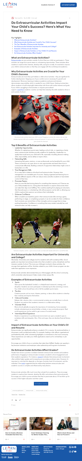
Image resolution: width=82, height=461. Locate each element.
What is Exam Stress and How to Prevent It (65, 434)
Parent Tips (14, 394)
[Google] (70, 447)
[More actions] (70, 18)
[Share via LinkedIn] (16, 400)
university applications (17, 390)
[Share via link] (20, 400)
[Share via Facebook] (12, 400)
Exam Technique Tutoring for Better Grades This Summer (40, 434)
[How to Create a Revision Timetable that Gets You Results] (15, 423)
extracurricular (29, 390)
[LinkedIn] (72, 447)
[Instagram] (70, 451)
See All (77, 414)
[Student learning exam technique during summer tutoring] (41, 423)
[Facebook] (75, 447)
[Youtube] (75, 451)
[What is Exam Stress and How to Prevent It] (67, 423)
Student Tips (22, 394)
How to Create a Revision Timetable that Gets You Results (14, 434)
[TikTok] (72, 451)
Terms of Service (36, 452)
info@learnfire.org (48, 450)
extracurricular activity (41, 390)
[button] (48, 4)
